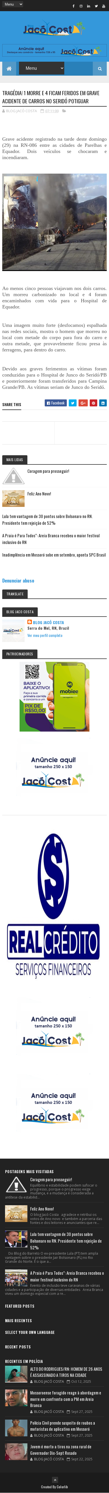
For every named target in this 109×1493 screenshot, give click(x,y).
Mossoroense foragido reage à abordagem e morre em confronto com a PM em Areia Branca (65, 1398)
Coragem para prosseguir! (48, 471)
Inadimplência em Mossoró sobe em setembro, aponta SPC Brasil (54, 555)
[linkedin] (89, 6)
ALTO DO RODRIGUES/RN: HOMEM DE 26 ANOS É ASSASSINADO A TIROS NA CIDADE (66, 1372)
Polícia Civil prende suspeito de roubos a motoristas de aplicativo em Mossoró (62, 1426)
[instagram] (81, 6)
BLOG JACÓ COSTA (48, 622)
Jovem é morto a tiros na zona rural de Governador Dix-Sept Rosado (60, 1449)
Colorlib (62, 1486)
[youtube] (104, 6)
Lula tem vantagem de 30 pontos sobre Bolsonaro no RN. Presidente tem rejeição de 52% (66, 1240)
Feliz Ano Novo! (39, 493)
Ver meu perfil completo (44, 635)
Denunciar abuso (18, 580)
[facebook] (73, 6)
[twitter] (96, 6)
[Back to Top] (55, 1480)
